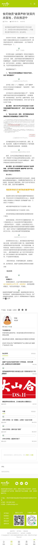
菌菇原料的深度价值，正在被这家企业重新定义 (16, 402)
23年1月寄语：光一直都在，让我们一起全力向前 (17, 420)
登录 (27, 455)
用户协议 (19, 531)
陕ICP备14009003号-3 (13, 533)
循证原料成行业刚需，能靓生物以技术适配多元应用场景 (18, 339)
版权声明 (12, 531)
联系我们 (6, 516)
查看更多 (33, 353)
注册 (32, 455)
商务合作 (6, 521)
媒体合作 (6, 523)
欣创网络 (28, 533)
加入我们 (6, 518)
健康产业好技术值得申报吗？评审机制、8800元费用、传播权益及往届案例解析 (17, 363)
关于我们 (6, 513)
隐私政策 (25, 531)
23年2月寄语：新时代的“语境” (11, 429)
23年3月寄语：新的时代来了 (11, 439)
